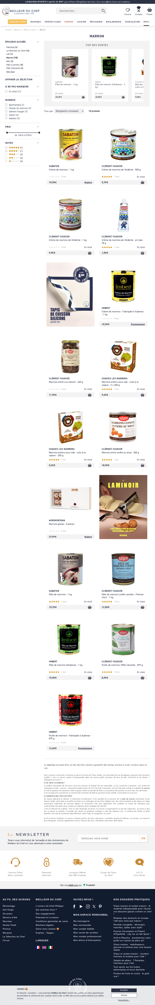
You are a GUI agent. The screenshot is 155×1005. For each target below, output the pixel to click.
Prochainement (138, 324)
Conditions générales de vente (52, 921)
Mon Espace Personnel (90, 914)
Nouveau (7, 921)
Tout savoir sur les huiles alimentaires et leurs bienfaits (129, 968)
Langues (42, 940)
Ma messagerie (81, 921)
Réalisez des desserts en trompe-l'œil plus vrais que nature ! (131, 919)
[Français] (38, 947)
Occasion (8, 913)
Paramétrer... (124, 1000)
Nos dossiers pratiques (132, 899)
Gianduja (10, 47)
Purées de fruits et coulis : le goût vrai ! (131, 974)
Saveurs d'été (10, 917)
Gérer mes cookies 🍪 (47, 929)
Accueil (8, 29)
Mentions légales (45, 925)
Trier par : (49, 111)
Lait (8, 54)
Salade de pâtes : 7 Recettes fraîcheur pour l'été (129, 961)
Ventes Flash (9, 925)
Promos (7, 929)
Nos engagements (45, 913)
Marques (7, 933)
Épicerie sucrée (30, 29)
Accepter (124, 990)
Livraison (54, 917)
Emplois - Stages (45, 933)
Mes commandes (82, 925)
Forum (6, 940)
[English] (44, 947)
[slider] (7, 132)
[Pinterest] (101, 906)
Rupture (88, 182)
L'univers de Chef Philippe (49, 906)
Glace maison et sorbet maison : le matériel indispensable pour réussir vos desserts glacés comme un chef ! (132, 910)
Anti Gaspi (8, 909)
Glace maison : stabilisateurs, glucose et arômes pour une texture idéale (132, 947)
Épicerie (17, 29)
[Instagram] (88, 906)
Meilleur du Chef (49, 899)
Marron (9, 57)
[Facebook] (75, 906)
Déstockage (9, 906)
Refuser (124, 995)
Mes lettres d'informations (87, 940)
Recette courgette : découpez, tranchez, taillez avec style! (129, 926)
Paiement (41, 917)
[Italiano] (50, 947)
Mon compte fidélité (83, 929)
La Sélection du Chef (15, 50)
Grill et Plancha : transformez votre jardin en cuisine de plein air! (132, 939)
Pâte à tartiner (13, 64)
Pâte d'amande (13, 68)
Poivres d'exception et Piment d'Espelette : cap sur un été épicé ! (132, 932)
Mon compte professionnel (87, 936)
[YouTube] (82, 906)
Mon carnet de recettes (85, 932)
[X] (94, 906)
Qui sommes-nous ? (46, 909)
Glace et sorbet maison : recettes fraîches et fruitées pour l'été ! (131, 955)
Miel (8, 61)
